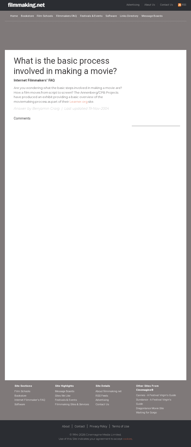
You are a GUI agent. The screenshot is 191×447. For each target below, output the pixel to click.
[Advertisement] (95, 35)
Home (14, 16)
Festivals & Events (91, 16)
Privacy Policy (98, 426)
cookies (127, 438)
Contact (80, 426)
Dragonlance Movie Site (150, 408)
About (66, 426)
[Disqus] (68, 185)
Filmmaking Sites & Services (72, 404)
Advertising (133, 4)
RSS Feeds (102, 395)
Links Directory (129, 16)
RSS (184, 4)
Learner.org (79, 101)
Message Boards (152, 16)
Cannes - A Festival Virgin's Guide (156, 395)
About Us (149, 4)
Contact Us (166, 4)
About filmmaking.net (109, 391)
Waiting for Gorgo (146, 412)
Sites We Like (62, 395)
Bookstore (27, 16)
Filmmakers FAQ (66, 16)
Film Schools (45, 16)
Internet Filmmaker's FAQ (29, 399)
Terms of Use (120, 426)
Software (111, 16)
